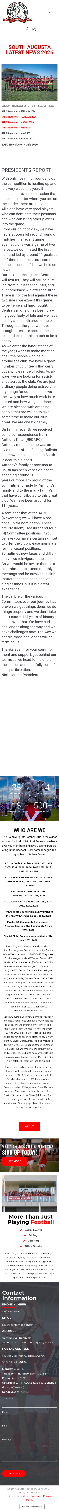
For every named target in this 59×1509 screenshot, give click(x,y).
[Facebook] (27, 29)
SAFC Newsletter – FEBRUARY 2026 (19, 117)
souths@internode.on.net (17, 1324)
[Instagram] (34, 29)
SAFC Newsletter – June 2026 (16, 138)
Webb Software (32, 1496)
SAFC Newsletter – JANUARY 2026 (18, 111)
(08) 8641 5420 (11, 1311)
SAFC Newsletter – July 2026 (20, 144)
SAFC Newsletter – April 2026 (16, 127)
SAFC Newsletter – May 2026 (16, 133)
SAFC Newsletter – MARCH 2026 (18, 122)
